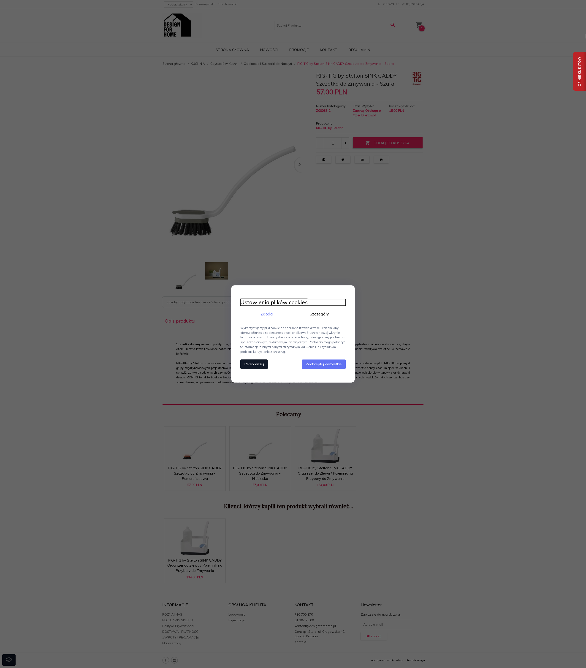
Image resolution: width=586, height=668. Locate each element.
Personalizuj (254, 364)
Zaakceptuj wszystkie (324, 364)
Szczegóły (319, 314)
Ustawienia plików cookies (274, 302)
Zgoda (266, 314)
